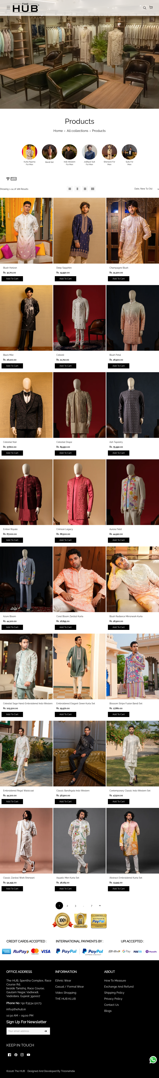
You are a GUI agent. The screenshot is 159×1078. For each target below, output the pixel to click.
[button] (8, 8)
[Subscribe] (45, 1031)
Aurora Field (115, 529)
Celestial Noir (10, 442)
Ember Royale (10, 529)
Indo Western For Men (69, 163)
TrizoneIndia (68, 1071)
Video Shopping (65, 992)
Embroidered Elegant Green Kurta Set (75, 703)
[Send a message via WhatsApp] (153, 1059)
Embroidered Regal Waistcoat (18, 790)
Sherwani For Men (109, 163)
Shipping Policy (114, 992)
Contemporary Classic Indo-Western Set (129, 790)
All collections (77, 131)
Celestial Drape (64, 442)
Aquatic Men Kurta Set (67, 878)
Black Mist (8, 355)
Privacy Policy (113, 998)
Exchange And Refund (119, 986)
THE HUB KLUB (65, 998)
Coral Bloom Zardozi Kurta (69, 616)
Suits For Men (129, 163)
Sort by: (107, 180)
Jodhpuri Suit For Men (89, 163)
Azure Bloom (9, 616)
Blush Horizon (10, 268)
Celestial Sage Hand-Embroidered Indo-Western (27, 703)
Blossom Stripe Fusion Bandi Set (125, 703)
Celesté (60, 355)
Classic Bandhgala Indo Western (72, 790)
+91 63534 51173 (31, 1003)
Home (58, 131)
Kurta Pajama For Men (29, 163)
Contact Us (111, 1004)
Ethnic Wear (63, 980)
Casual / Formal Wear (69, 986)
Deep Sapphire (64, 268)
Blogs (108, 1010)
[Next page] (99, 905)
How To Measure (115, 980)
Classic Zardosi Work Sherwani (18, 878)
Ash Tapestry (116, 442)
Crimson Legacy (64, 529)
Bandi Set (49, 162)
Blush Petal (115, 355)
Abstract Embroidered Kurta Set (125, 878)
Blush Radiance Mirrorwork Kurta (126, 616)
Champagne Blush (118, 268)
